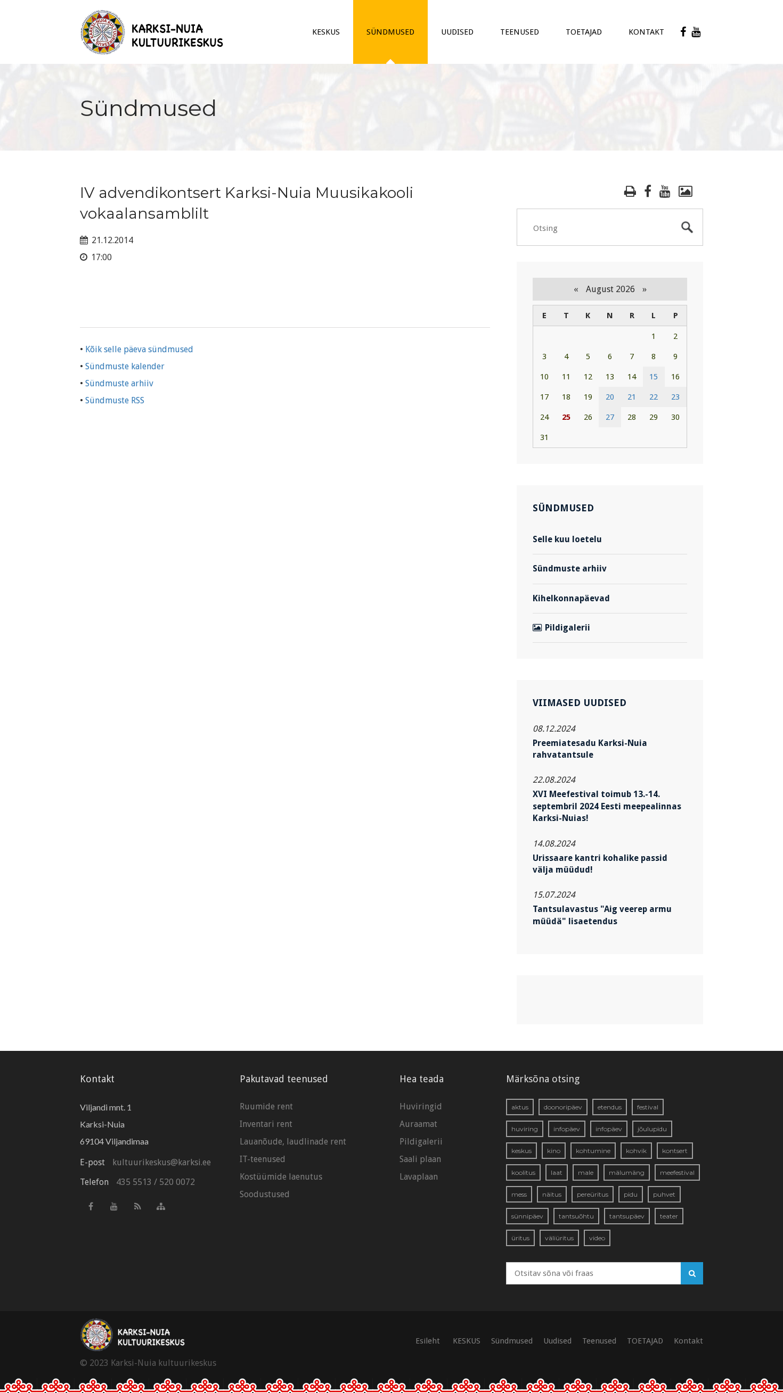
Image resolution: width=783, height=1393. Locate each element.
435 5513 (134, 1182)
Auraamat (418, 1124)
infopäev (566, 1129)
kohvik (636, 1151)
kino (553, 1151)
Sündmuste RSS (114, 400)
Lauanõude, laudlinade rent (293, 1142)
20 (610, 397)
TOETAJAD (584, 32)
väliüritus (559, 1238)
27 (610, 417)
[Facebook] (683, 32)
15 (653, 377)
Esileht (427, 1341)
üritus (520, 1238)
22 (653, 397)
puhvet (664, 1194)
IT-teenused (263, 1159)
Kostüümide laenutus (281, 1177)
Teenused (519, 32)
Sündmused (390, 32)
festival (647, 1107)
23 (675, 397)
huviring (524, 1129)
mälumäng (627, 1172)
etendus (610, 1107)
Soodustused (265, 1194)
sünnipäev (527, 1216)
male (585, 1172)
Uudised (457, 32)
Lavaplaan (418, 1177)
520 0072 (177, 1182)
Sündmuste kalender (125, 366)
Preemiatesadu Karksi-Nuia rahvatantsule (590, 749)
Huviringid (420, 1106)
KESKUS (326, 32)
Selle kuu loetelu (567, 539)
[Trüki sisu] (630, 191)
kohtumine (593, 1151)
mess (519, 1194)
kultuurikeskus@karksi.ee (161, 1162)
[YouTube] (696, 32)
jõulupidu (652, 1129)
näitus (551, 1194)
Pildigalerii (567, 628)
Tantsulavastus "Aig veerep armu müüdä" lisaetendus (602, 915)
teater (669, 1216)
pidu (631, 1194)
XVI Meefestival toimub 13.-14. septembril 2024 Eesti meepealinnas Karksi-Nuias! (607, 806)
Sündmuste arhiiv (119, 383)
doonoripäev (563, 1107)
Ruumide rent (266, 1106)
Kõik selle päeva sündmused (139, 349)
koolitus (523, 1172)
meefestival (677, 1172)
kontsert (675, 1151)
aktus (519, 1107)
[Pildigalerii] (685, 191)
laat (556, 1172)
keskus (521, 1151)
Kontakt (646, 32)
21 (631, 397)
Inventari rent (266, 1124)
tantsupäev (627, 1216)
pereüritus (592, 1194)
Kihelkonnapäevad (571, 598)
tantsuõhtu (576, 1216)
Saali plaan (420, 1159)
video (597, 1238)
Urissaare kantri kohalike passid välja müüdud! (600, 864)
